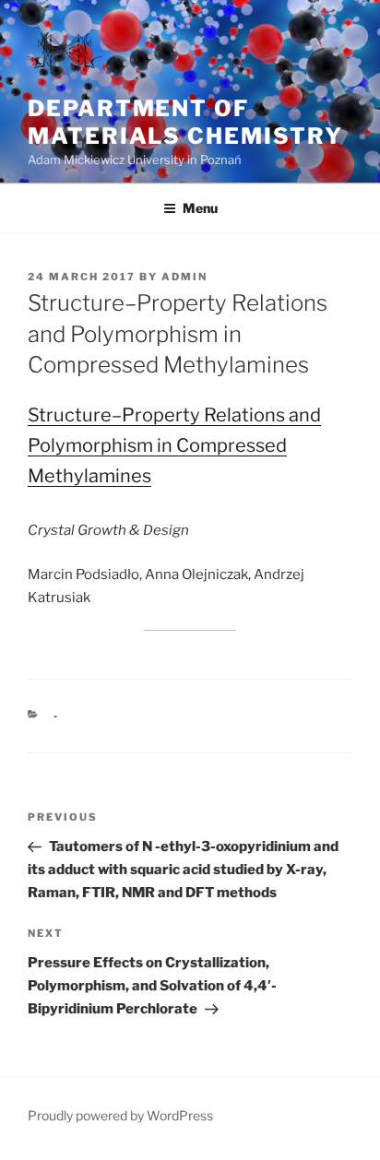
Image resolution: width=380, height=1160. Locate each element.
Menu (200, 208)
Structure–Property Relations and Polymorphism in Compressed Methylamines (174, 445)
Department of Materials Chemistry (185, 122)
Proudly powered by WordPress (120, 1115)
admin (184, 276)
